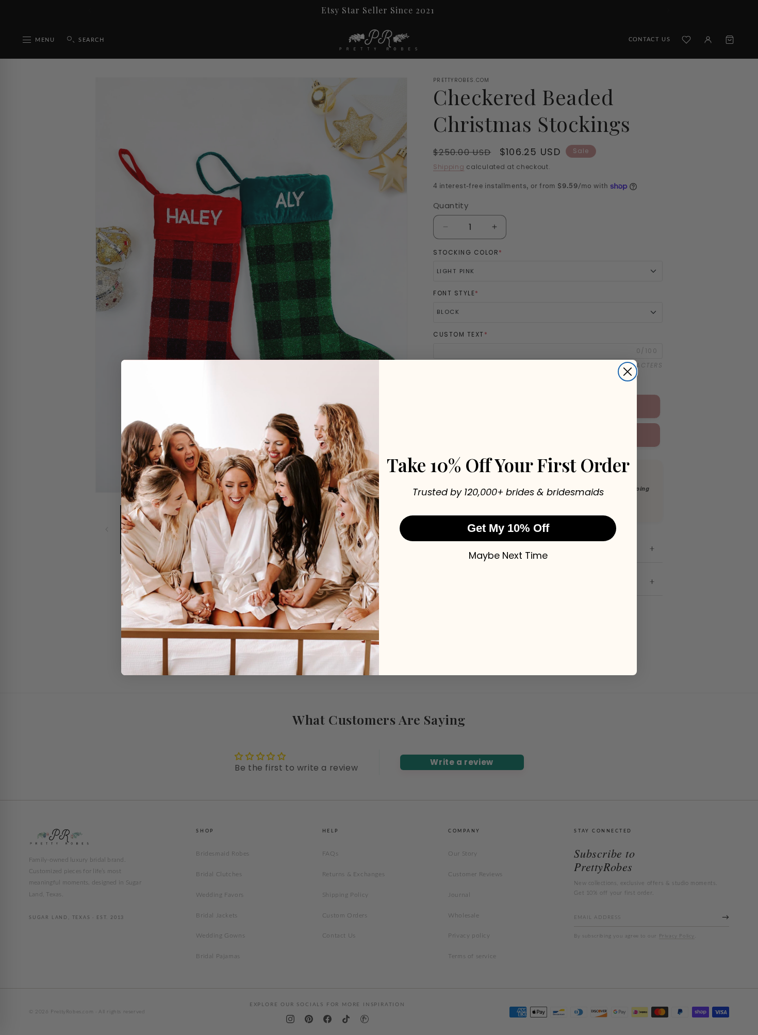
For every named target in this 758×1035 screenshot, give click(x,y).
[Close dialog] (627, 371)
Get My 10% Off (508, 528)
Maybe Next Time (508, 555)
